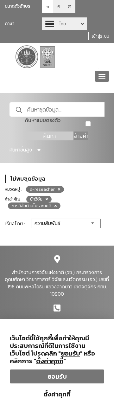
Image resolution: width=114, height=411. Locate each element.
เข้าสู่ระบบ (100, 36)
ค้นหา (49, 136)
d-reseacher (42, 189)
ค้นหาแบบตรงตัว (42, 120)
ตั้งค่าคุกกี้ (57, 394)
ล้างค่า (81, 136)
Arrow (64, 23)
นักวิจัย (36, 199)
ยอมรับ (57, 376)
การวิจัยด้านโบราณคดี (31, 205)
